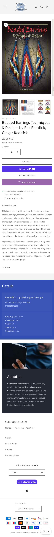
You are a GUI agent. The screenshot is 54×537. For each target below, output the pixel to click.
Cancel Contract (12, 455)
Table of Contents (9, 205)
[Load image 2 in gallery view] (27, 107)
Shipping (4, 142)
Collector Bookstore (22, 532)
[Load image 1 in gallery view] (10, 107)
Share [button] (7, 267)
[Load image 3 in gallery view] (43, 107)
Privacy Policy (11, 444)
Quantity (5, 147)
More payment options (27, 175)
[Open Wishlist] (42, 7)
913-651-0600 (20, 421)
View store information (14, 198)
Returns (8, 449)
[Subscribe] (42, 472)
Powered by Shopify (37, 532)
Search (8, 438)
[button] (5, 7)
